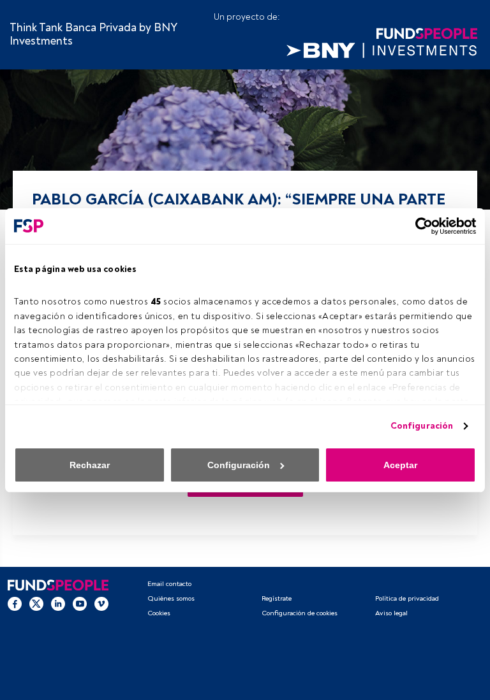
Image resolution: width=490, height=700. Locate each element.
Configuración (421, 425)
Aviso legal (391, 613)
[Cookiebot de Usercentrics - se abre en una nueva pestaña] (420, 226)
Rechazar (90, 465)
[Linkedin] (58, 603)
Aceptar (400, 465)
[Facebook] (15, 603)
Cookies (158, 613)
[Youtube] (80, 603)
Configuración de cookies (300, 613)
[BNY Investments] (381, 49)
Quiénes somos (171, 598)
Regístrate (277, 598)
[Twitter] (36, 603)
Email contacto (169, 584)
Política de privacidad (407, 598)
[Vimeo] (101, 603)
